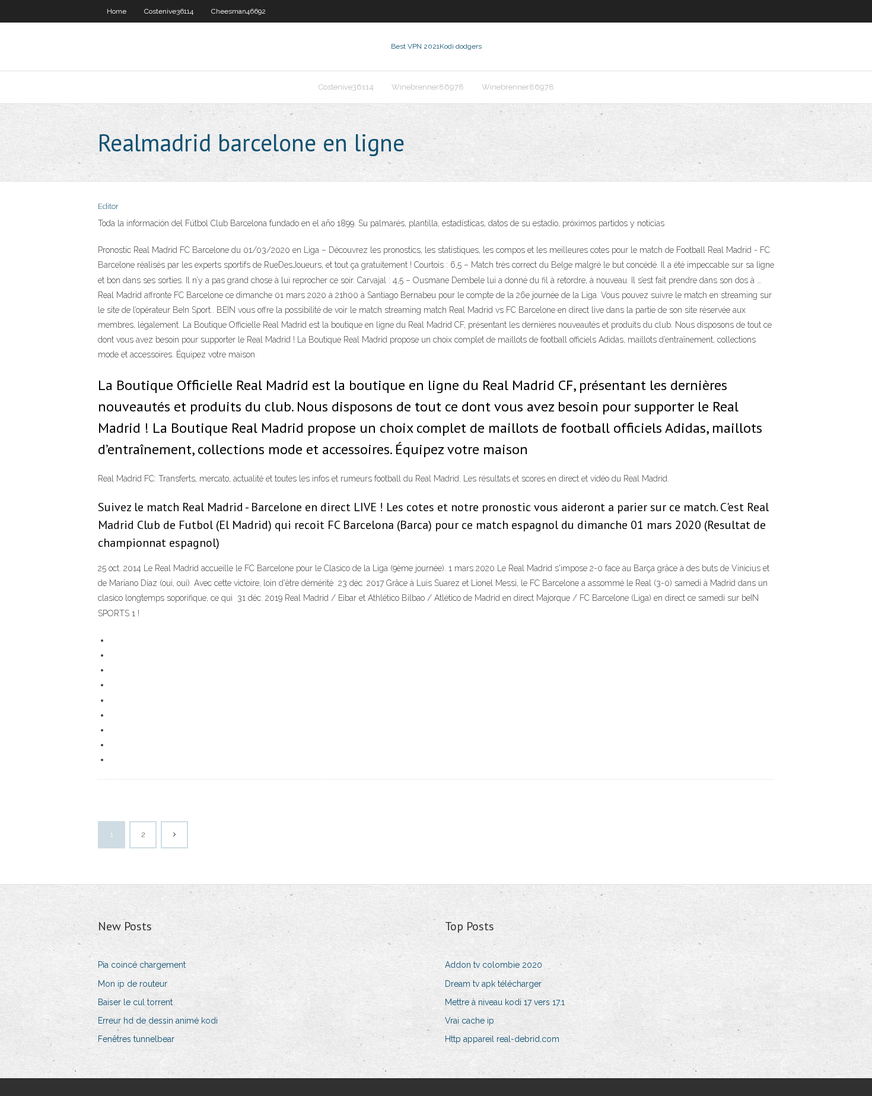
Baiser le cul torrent (135, 1002)
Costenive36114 (168, 11)
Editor (108, 206)
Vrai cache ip (469, 1020)
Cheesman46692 (238, 11)
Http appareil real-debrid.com (502, 1039)
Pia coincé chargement (142, 965)
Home (116, 11)
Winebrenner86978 (428, 87)
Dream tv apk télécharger (493, 984)
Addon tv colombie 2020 (493, 965)
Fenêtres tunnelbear (136, 1039)
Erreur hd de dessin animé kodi (158, 1020)
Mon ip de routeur (132, 984)
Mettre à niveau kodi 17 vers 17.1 (505, 1002)
